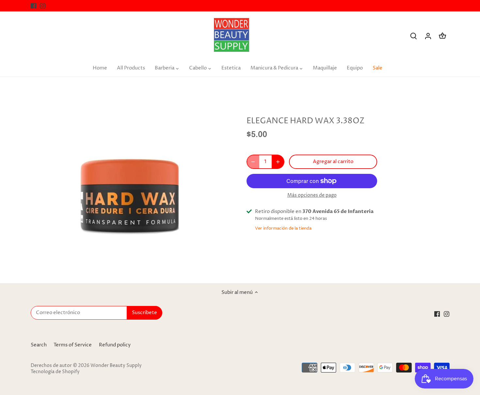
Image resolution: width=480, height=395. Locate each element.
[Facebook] (33, 5)
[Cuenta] (428, 36)
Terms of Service (73, 345)
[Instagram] (42, 5)
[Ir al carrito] (442, 36)
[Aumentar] (278, 162)
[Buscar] (414, 36)
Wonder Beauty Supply (116, 366)
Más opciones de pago (312, 195)
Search (39, 345)
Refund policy (115, 345)
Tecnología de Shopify (55, 372)
